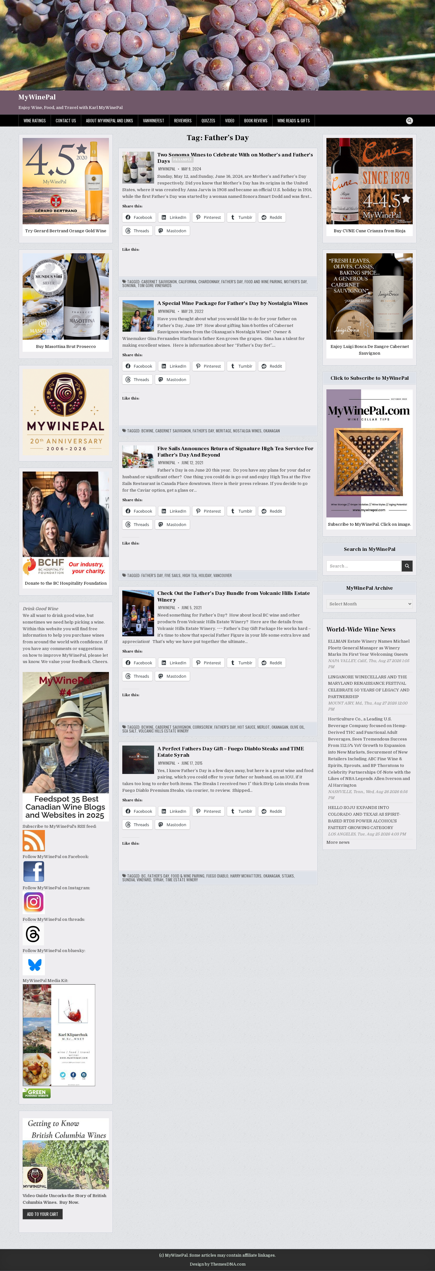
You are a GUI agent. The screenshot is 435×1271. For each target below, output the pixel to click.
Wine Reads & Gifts (293, 120)
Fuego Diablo (217, 876)
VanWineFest (153, 120)
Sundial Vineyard (136, 880)
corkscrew (202, 727)
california (187, 282)
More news (338, 842)
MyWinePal (37, 97)
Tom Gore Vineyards (155, 285)
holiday (205, 575)
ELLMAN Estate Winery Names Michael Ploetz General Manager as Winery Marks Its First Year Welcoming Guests (369, 648)
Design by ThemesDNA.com (218, 1264)
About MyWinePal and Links (109, 120)
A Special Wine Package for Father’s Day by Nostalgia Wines (232, 303)
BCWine (147, 431)
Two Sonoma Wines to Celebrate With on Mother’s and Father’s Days (235, 158)
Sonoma (129, 285)
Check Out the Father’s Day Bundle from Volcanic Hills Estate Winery (233, 596)
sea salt (129, 731)
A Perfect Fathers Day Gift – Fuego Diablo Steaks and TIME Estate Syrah (230, 752)
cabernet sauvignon (159, 282)
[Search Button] (409, 120)
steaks (288, 876)
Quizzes (208, 120)
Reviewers (183, 120)
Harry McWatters (245, 876)
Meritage (223, 431)
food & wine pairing (187, 876)
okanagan (271, 431)
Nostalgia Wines (247, 431)
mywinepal (166, 169)
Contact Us (66, 120)
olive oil (297, 727)
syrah (158, 880)
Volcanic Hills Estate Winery (164, 731)
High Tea (189, 575)
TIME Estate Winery (181, 880)
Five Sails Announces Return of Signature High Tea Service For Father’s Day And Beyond (235, 452)
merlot (263, 727)
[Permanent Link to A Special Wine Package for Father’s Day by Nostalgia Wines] (138, 316)
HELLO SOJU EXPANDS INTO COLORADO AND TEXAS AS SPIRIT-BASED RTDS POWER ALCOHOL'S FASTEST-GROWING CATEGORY (364, 817)
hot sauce (246, 727)
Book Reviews (255, 120)
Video (229, 120)
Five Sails (173, 575)
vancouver (222, 575)
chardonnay (208, 282)
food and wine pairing (263, 282)
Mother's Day (295, 282)
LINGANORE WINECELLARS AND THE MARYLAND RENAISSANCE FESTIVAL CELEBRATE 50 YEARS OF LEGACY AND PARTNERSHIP (369, 687)
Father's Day (232, 282)
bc (143, 876)
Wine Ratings (35, 120)
